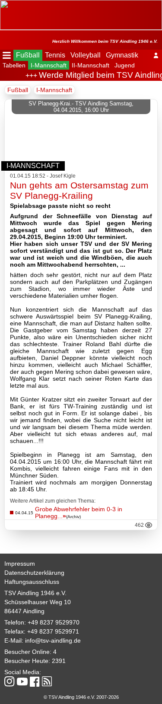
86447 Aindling (24, 611)
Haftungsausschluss (31, 581)
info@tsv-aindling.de (53, 640)
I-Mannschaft (49, 65)
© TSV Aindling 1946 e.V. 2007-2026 (81, 697)
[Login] (156, 55)
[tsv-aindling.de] (2, 4)
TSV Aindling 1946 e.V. (35, 592)
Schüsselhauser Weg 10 (37, 602)
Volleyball (85, 55)
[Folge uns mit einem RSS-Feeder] (47, 682)
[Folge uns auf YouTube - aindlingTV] (22, 682)
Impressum (19, 563)
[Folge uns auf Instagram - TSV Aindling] (9, 682)
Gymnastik (122, 55)
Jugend (124, 65)
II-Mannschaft (90, 65)
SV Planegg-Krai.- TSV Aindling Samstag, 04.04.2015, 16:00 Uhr (81, 106)
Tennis (55, 55)
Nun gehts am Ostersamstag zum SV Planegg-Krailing (79, 190)
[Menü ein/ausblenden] (6, 55)
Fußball (28, 55)
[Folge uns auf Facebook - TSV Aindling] (35, 682)
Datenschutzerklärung (34, 572)
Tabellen (14, 65)
